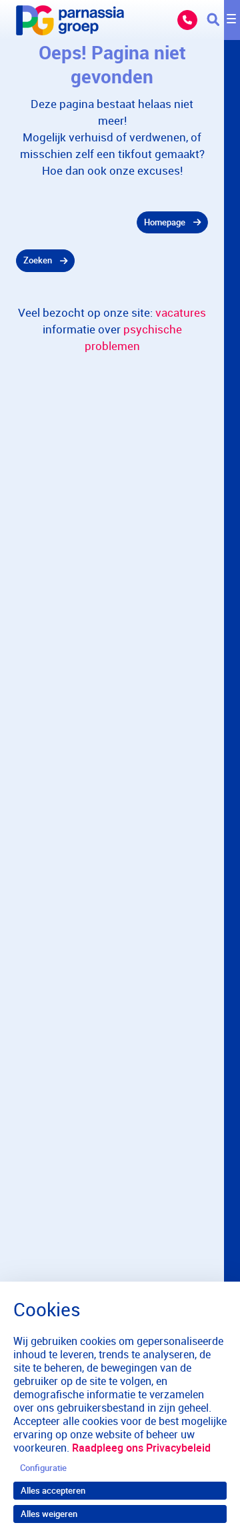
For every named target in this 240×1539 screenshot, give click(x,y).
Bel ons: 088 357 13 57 (187, 20)
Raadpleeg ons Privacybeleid (141, 1447)
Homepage (164, 222)
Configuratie (43, 1468)
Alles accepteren (53, 1490)
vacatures (180, 312)
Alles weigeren (49, 1514)
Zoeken (37, 260)
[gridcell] (112, 222)
